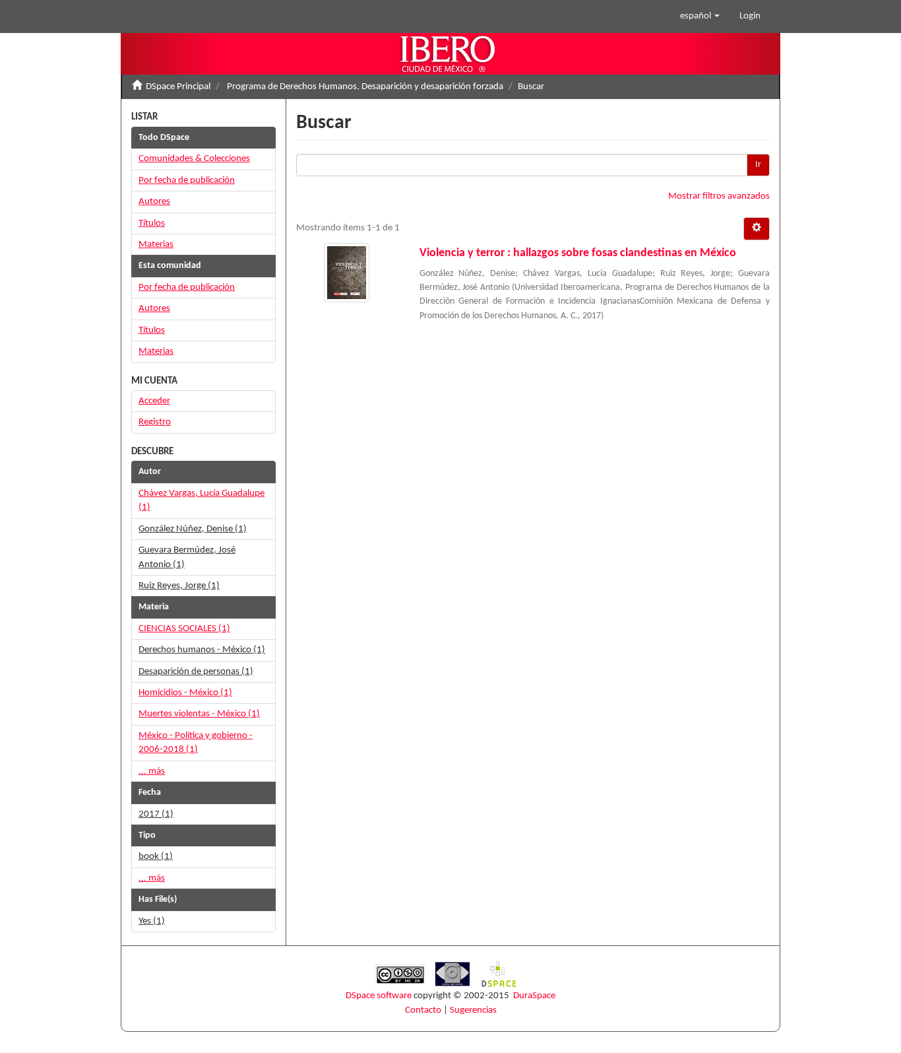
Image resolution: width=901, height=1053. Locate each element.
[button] (700, 16)
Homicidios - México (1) (185, 693)
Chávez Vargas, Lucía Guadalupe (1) (201, 500)
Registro (155, 422)
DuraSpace (534, 996)
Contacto (423, 1010)
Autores (154, 202)
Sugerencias (473, 1010)
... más (152, 771)
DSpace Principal (178, 87)
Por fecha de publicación (187, 181)
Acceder (154, 401)
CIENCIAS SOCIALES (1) (184, 629)
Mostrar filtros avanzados (719, 196)
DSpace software (379, 996)
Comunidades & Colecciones (194, 159)
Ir (758, 165)
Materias (156, 245)
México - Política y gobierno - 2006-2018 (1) (196, 743)
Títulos (152, 223)
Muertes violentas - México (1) (199, 714)
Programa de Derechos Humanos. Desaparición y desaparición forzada (365, 87)
